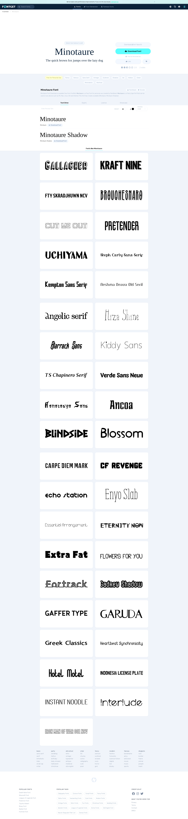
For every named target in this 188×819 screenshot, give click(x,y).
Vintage (96, 78)
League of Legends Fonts (79, 808)
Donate (142, 90)
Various (75, 78)
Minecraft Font (24, 795)
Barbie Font (23, 809)
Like (129, 61)
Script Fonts (89, 793)
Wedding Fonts (111, 803)
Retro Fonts (74, 803)
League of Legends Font (27, 798)
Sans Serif (86, 78)
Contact (134, 808)
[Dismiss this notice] (154, 1)
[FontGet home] (8, 6)
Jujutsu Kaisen (24, 803)
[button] (171, 6)
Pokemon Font (24, 801)
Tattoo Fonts (62, 798)
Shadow (115, 78)
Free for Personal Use (54, 78)
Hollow (130, 78)
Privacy (134, 802)
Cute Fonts (88, 798)
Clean (139, 78)
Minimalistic (89, 82)
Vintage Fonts (62, 803)
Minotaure (80, 93)
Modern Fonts (100, 798)
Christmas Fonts (97, 803)
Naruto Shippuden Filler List (66, 813)
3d (123, 78)
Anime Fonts (95, 808)
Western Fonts (62, 808)
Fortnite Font (23, 812)
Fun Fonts (85, 803)
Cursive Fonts (77, 793)
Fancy (67, 78)
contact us (114, 2)
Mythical (99, 82)
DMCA (134, 811)
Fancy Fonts (101, 793)
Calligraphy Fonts (63, 793)
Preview (140, 107)
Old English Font (108, 808)
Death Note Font (24, 792)
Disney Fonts (83, 813)
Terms (134, 805)
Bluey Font (22, 806)
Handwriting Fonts (75, 798)
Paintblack (132, 90)
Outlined (106, 78)
